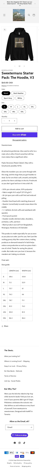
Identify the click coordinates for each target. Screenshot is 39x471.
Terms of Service (10, 376)
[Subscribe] (31, 427)
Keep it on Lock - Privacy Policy (15, 366)
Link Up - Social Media (12, 381)
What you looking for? (12, 356)
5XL (22, 112)
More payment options (20, 140)
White (20, 98)
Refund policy (18, 463)
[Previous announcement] (4, 3)
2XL (32, 107)
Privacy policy (28, 463)
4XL (13, 112)
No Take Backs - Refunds (13, 371)
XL (25, 107)
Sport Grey (8, 98)
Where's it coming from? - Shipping (16, 361)
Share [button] (6, 326)
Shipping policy (26, 466)
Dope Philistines (18, 460)
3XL (5, 112)
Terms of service (15, 466)
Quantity (4, 116)
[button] (4, 15)
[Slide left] (14, 66)
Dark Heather (19, 93)
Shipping (4, 85)
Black (6, 93)
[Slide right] (24, 66)
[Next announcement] (35, 3)
